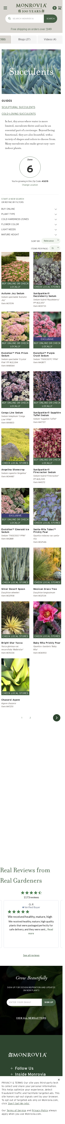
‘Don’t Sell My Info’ (19, 1103)
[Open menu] (5, 8)
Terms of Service (16, 1110)
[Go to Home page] (31, 7)
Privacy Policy (40, 1110)
